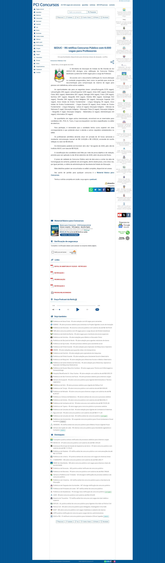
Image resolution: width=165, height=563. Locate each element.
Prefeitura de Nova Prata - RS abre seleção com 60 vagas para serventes (77, 321)
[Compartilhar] (112, 190)
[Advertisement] (68, 32)
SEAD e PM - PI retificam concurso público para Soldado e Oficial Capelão (80, 516)
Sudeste (38, 24)
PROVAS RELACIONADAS (62, 292)
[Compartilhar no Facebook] (104, 190)
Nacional (38, 21)
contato (112, 5)
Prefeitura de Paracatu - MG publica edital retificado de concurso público (78, 468)
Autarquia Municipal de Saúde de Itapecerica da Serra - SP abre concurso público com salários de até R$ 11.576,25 (82, 447)
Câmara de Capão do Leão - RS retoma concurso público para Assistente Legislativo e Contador (82, 429)
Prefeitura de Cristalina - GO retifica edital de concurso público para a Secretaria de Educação (81, 481)
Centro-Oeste (40, 36)
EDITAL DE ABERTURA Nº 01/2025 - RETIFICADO (70, 266)
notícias (92, 5)
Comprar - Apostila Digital (70, 234)
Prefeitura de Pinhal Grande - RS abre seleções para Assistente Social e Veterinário (81, 356)
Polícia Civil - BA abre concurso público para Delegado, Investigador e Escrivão (79, 507)
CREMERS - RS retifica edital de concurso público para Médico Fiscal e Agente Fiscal (81, 425)
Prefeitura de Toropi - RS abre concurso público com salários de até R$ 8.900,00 (80, 388)
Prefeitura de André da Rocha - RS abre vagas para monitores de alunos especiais (80, 334)
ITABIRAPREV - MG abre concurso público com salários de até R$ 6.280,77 (78, 460)
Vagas (38, 54)
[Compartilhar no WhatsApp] (91, 190)
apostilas (85, 5)
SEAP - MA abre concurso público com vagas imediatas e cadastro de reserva (79, 510)
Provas (38, 60)
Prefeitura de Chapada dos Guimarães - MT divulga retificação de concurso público (81, 485)
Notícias (38, 15)
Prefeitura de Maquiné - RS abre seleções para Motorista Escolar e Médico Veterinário (82, 360)
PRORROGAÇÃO (59, 279)
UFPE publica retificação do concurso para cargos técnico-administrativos (78, 513)
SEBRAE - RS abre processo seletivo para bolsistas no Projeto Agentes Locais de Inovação (83, 324)
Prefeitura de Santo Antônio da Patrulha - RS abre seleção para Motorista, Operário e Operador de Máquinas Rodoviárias (82, 364)
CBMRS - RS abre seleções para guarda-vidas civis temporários (74, 350)
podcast (93, 179)
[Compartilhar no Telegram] (95, 190)
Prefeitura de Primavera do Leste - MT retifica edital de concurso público (78, 489)
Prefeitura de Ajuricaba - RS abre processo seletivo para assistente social (78, 344)
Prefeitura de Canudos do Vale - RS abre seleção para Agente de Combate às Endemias (82, 410)
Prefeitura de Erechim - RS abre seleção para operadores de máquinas (77, 353)
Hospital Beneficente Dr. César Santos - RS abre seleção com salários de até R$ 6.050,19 (82, 373)
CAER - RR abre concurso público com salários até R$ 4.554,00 (74, 495)
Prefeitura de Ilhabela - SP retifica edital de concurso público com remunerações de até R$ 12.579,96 (82, 452)
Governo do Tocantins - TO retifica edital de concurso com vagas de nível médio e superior (80, 499)
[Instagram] (115, 561)
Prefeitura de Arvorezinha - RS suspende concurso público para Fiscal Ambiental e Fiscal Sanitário (83, 420)
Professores (39, 45)
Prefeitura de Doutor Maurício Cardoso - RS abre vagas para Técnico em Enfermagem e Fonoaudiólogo (82, 369)
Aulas (37, 63)
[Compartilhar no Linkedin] (99, 190)
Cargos (38, 48)
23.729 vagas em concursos (70, 5)
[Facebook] (111, 561)
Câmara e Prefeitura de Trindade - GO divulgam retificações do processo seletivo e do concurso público (82, 476)
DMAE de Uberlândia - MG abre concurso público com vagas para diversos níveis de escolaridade (81, 464)
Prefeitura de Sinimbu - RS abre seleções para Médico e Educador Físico (77, 337)
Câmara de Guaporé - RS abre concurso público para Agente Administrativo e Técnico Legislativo (82, 381)
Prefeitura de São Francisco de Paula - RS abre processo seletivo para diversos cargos (82, 377)
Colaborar (39, 69)
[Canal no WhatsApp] (105, 561)
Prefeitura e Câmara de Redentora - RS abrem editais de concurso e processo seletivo (82, 397)
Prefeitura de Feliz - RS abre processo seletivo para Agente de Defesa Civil (78, 385)
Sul (37, 27)
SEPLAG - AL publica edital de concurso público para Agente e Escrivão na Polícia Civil (82, 503)
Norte (37, 30)
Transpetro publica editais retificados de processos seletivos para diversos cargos (81, 440)
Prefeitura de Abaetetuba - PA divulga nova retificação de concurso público (82, 492)
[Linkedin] (109, 561)
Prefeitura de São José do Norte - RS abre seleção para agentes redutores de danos (81, 340)
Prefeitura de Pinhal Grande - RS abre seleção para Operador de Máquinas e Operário (82, 347)
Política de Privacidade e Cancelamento (60, 561)
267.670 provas (102, 5)
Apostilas (38, 12)
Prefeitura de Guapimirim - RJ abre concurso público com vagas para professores (124, 60)
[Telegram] (107, 561)
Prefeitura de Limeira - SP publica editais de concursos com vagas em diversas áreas (82, 457)
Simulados (39, 57)
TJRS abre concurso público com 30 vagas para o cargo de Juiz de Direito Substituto (81, 331)
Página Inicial (40, 9)
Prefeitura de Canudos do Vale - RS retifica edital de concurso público (80, 416)
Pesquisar (92, 12)
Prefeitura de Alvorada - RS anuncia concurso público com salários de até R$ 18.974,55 (82, 328)
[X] (113, 561)
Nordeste (38, 33)
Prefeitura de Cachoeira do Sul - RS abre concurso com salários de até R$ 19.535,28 (81, 403)
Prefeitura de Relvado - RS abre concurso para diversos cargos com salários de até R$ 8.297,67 (82, 392)
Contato (38, 72)
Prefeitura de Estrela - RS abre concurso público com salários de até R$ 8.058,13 (80, 400)
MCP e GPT (39, 42)
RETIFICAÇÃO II (59, 286)
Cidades (38, 51)
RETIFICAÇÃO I (59, 273)
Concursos (39, 18)
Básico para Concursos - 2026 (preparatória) (75, 225)
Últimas (38, 39)
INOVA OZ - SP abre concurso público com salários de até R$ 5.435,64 (76, 443)
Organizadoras (40, 66)
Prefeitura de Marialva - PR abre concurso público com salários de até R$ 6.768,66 (81, 471)
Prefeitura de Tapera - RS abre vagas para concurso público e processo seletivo (80, 406)
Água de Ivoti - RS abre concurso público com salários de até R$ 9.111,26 (77, 413)
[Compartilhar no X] (108, 190)
